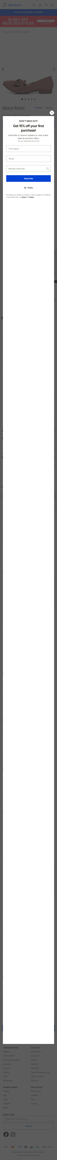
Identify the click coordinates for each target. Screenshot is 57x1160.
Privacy (31, 197)
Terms (24, 197)
